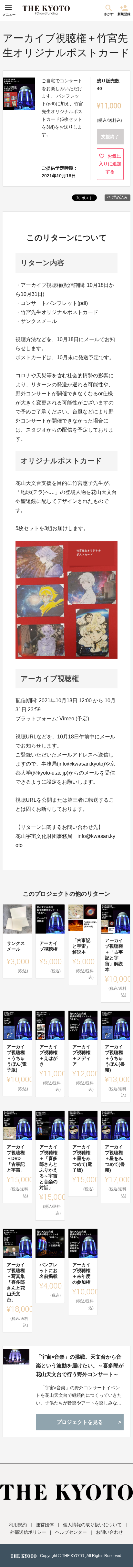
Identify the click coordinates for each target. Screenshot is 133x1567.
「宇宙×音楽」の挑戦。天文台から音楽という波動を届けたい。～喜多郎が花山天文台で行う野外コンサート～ (80, 1365)
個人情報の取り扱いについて (92, 1524)
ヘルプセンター (71, 1532)
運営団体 (45, 1524)
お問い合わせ (109, 1532)
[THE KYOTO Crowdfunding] (46, 10)
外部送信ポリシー (28, 1532)
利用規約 (18, 1524)
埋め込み (120, 197)
